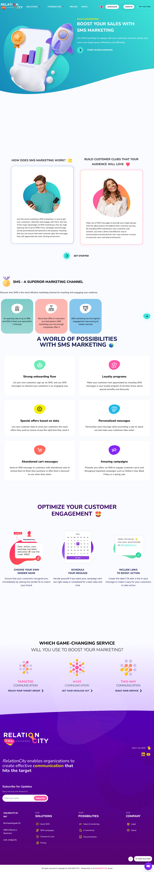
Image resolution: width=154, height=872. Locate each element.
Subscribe (40, 798)
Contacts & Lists (47, 836)
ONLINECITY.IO (101, 868)
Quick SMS (45, 824)
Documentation (90, 837)
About (133, 830)
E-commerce (88, 830)
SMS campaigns (47, 830)
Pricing (43, 843)
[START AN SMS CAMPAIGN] (80, 50)
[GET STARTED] (67, 256)
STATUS (111, 7)
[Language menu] (101, 6)
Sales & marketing (91, 824)
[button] (146, 316)
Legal (133, 824)
